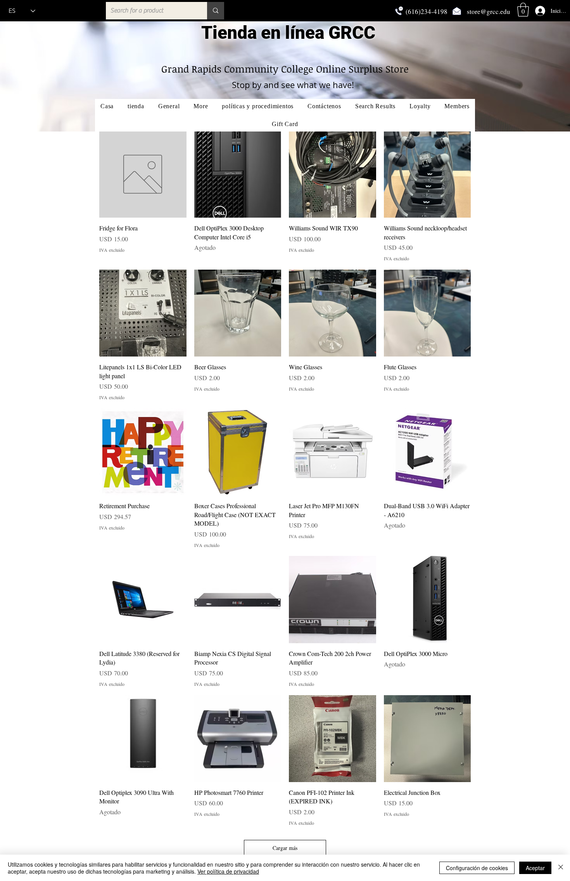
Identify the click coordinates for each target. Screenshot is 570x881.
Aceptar (535, 868)
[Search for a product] (215, 10)
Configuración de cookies (477, 868)
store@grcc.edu (488, 11)
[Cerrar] (560, 868)
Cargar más (285, 848)
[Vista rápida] (143, 174)
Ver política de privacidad (228, 871)
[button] (523, 10)
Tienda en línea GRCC (288, 32)
